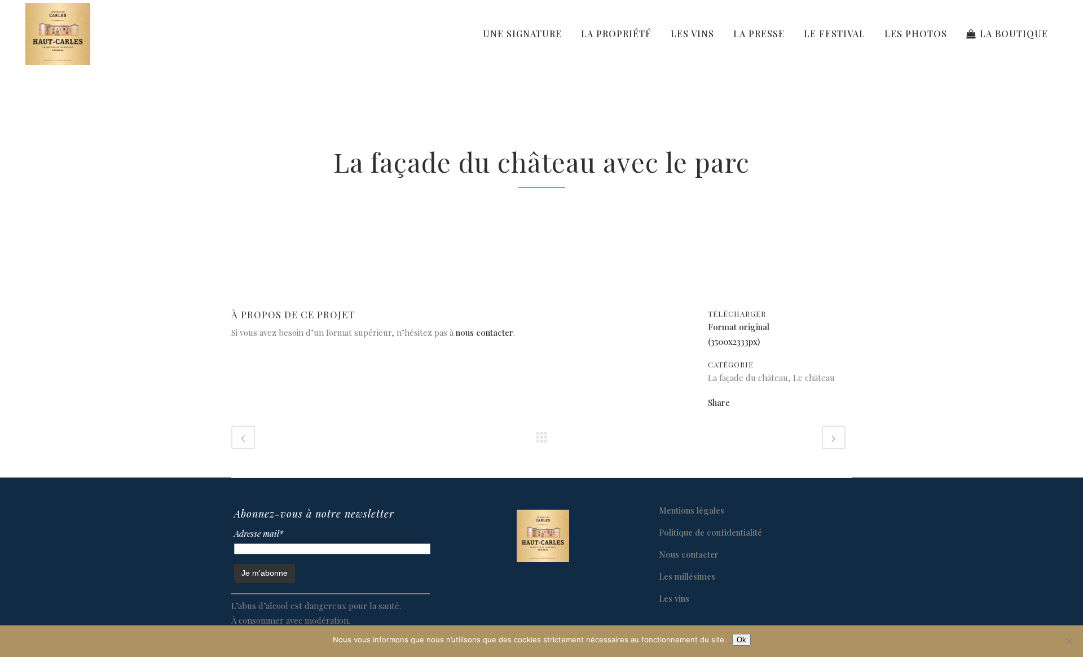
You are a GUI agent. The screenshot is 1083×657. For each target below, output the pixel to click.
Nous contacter (689, 554)
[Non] (1069, 641)
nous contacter (484, 332)
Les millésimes (687, 576)
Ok (741, 640)
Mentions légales (691, 510)
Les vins (674, 598)
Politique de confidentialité (710, 532)
